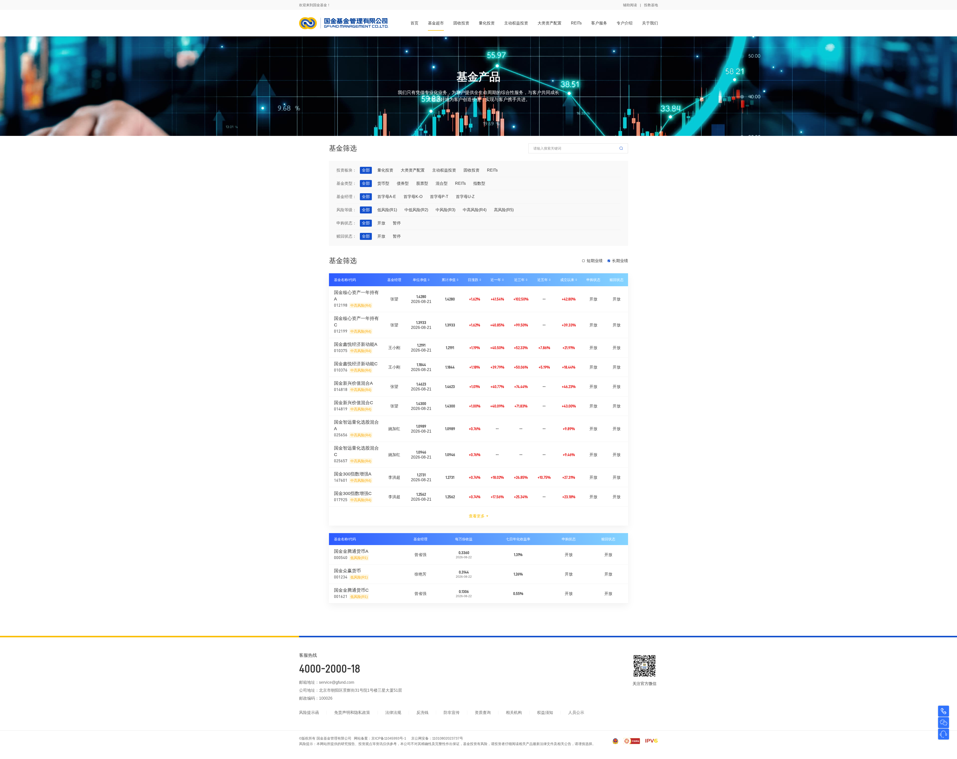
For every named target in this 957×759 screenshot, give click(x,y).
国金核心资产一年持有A (356, 295)
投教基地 (651, 5)
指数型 (479, 183)
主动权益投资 (516, 23)
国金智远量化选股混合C (356, 451)
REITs (576, 23)
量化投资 (487, 23)
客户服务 (599, 23)
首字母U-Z (465, 196)
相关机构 (514, 712)
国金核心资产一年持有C (356, 321)
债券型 (403, 183)
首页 (414, 23)
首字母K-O (412, 196)
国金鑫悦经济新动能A (355, 344)
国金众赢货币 (347, 570)
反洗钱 (422, 712)
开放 (381, 223)
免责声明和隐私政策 (352, 712)
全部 (366, 170)
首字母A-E (386, 196)
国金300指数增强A (352, 474)
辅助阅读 (630, 5)
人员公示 (576, 712)
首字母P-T (439, 196)
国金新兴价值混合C (353, 402)
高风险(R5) (504, 210)
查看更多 (477, 516)
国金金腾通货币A (351, 551)
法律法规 (393, 712)
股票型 (422, 183)
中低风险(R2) (416, 210)
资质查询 (483, 712)
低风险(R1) (387, 210)
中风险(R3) (445, 210)
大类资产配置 (549, 23)
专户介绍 (625, 23)
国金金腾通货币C (351, 590)
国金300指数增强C (353, 493)
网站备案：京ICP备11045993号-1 (380, 738)
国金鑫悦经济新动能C (356, 363)
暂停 (397, 223)
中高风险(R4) (474, 210)
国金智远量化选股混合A (356, 425)
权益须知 (545, 712)
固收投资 (461, 23)
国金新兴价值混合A (353, 383)
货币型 (383, 183)
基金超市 (436, 23)
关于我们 (650, 23)
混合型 (442, 183)
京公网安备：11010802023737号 (437, 738)
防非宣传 (452, 712)
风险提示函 (309, 712)
